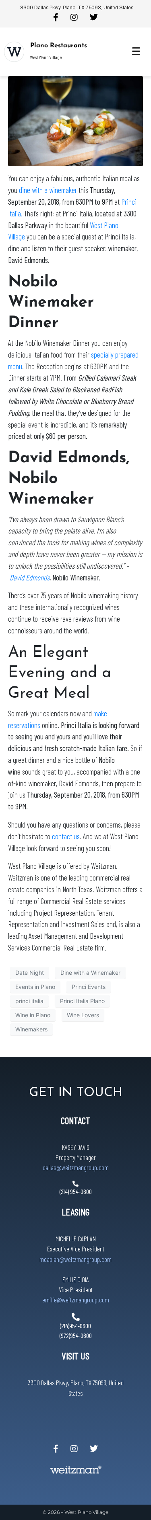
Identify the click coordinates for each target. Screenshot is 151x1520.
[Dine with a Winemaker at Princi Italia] (75, 120)
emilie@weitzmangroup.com (75, 1300)
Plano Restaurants (58, 45)
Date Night (29, 972)
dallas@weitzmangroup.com (76, 1167)
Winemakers (31, 1029)
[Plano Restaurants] (14, 52)
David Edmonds (30, 577)
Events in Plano (35, 986)
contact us (66, 836)
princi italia (29, 1000)
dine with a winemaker (49, 190)
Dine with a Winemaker (90, 972)
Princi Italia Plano (82, 1000)
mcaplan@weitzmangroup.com (75, 1259)
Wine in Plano (32, 1015)
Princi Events (88, 986)
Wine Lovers (83, 1015)
